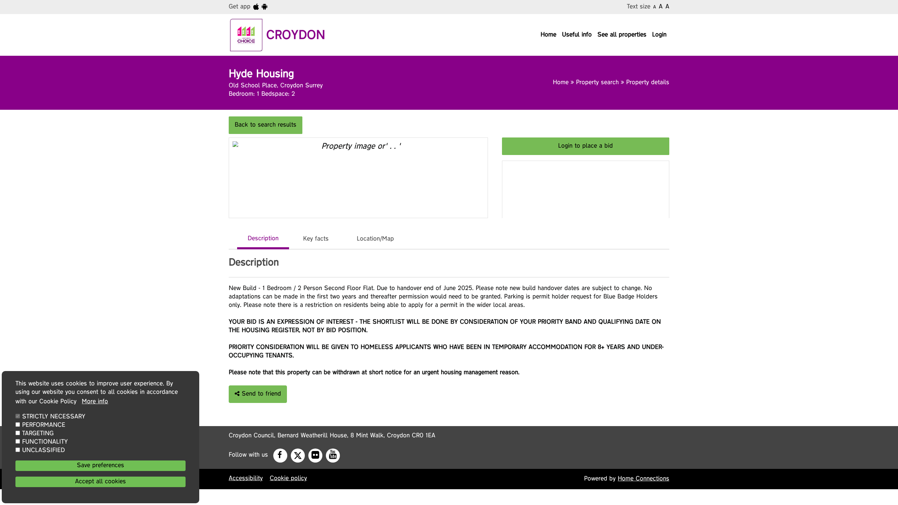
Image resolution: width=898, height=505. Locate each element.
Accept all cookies (100, 482)
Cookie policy (288, 479)
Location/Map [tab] (375, 239)
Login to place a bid (585, 146)
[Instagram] (316, 455)
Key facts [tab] (316, 239)
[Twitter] (296, 454)
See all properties (621, 35)
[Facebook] (279, 455)
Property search (598, 83)
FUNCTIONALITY (45, 442)
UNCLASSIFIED (43, 450)
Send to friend (260, 394)
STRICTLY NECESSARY (53, 417)
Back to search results (265, 125)
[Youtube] (334, 455)
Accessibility (246, 479)
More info (95, 402)
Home (548, 35)
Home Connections (643, 479)
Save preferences (100, 466)
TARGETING (38, 434)
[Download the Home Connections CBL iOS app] (256, 7)
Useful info (577, 35)
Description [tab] (263, 239)
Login (659, 35)
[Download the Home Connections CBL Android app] (264, 7)
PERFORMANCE (43, 425)
